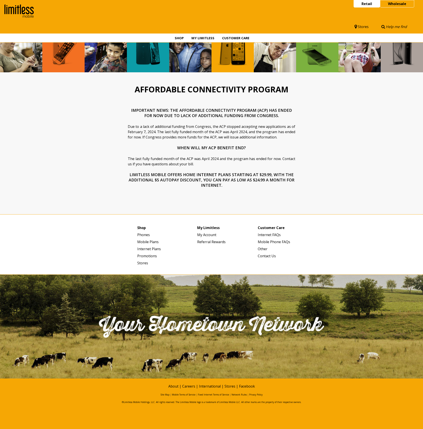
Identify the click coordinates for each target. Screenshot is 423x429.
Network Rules (239, 394)
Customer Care (235, 38)
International (210, 386)
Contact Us (267, 256)
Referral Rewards (211, 241)
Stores (363, 26)
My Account (206, 234)
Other (262, 248)
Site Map (164, 394)
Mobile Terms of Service (183, 394)
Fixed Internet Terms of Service (213, 394)
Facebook (247, 386)
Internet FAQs (269, 234)
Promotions (147, 256)
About (173, 386)
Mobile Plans (148, 241)
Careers (188, 386)
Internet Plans (149, 248)
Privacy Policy (256, 394)
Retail (367, 3)
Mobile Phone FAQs (274, 241)
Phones (143, 234)
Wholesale (397, 3)
